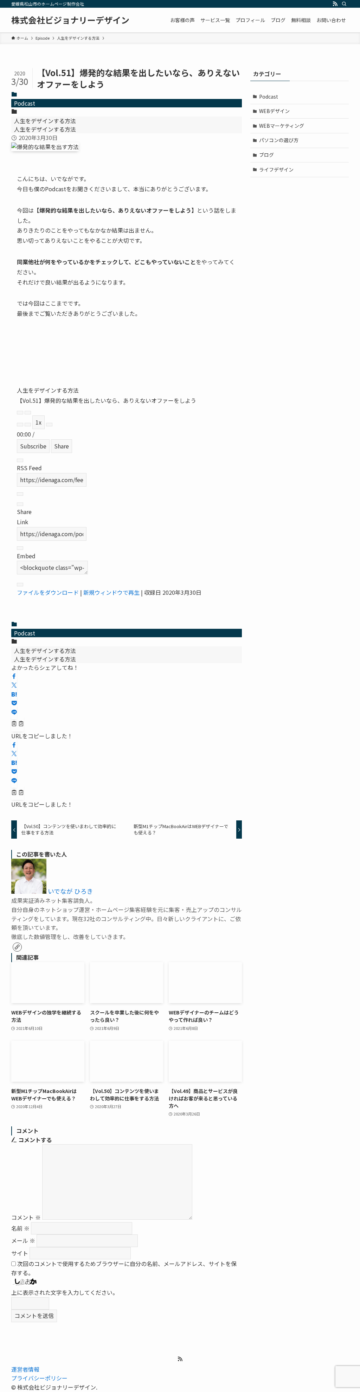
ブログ (266, 154)
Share (61, 446)
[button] (14, 676)
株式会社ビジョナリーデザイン (70, 20)
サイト (19, 1253)
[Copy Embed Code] (20, 584)
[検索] (344, 4)
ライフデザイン (276, 169)
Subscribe (33, 446)
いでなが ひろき (70, 891)
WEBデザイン (274, 110)
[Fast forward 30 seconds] (49, 424)
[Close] (20, 460)
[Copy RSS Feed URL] (20, 494)
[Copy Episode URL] (20, 548)
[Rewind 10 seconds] (28, 424)
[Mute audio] (20, 424)
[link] (17, 947)
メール (23, 1240)
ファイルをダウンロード (48, 592)
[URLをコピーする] (17, 724)
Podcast (24, 103)
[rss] (335, 4)
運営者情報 (25, 1369)
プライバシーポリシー (39, 1378)
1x (38, 422)
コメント (26, 1217)
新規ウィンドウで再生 (111, 592)
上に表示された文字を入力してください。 (64, 1292)
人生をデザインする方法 (45, 120)
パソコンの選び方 (278, 140)
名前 (20, 1228)
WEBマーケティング (281, 125)
